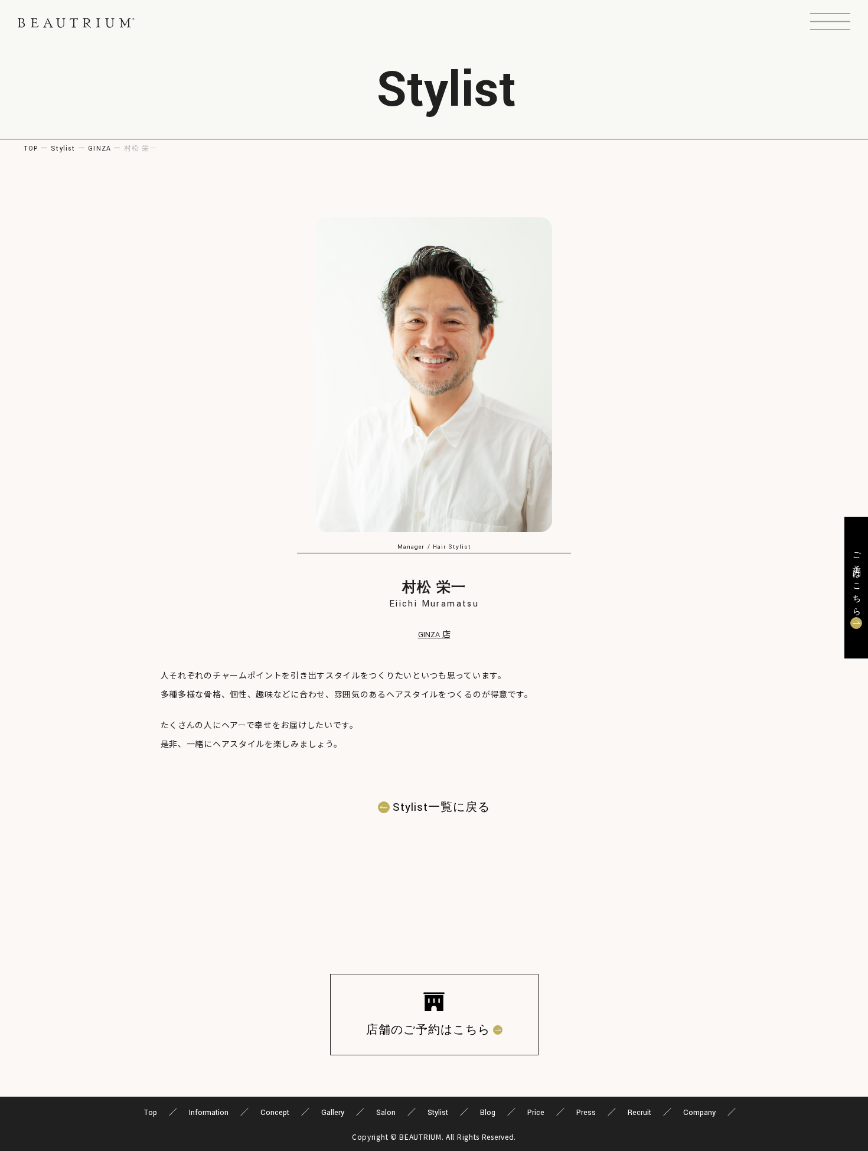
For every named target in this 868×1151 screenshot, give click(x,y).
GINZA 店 (434, 635)
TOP (31, 148)
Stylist (63, 148)
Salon (386, 1112)
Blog (487, 1112)
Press (586, 1112)
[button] (830, 23)
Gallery (332, 1112)
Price (535, 1112)
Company (699, 1112)
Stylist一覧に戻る (441, 807)
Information (209, 1112)
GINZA (99, 148)
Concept (274, 1112)
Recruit (639, 1112)
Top (150, 1112)
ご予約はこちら (856, 580)
